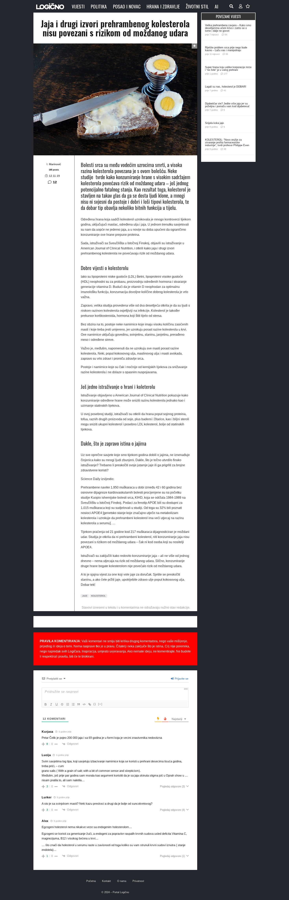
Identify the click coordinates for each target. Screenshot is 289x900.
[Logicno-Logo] (50, 6)
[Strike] (62, 704)
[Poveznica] (240, 6)
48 (225, 149)
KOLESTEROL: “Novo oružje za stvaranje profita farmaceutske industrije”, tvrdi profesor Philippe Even (227, 142)
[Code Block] (84, 704)
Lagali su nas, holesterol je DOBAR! (225, 86)
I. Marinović (54, 164)
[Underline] (56, 704)
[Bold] (45, 704)
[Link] (89, 704)
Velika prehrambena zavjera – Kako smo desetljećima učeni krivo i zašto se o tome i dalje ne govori (228, 28)
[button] (231, 6)
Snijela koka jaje (214, 123)
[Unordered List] (73, 704)
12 (55, 182)
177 (225, 74)
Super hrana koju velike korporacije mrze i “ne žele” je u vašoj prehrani (228, 68)
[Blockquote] (78, 704)
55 (227, 54)
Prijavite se (181, 678)
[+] (100, 704)
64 (226, 34)
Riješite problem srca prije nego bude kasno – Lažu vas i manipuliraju (226, 49)
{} (94, 704)
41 (225, 90)
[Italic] (51, 704)
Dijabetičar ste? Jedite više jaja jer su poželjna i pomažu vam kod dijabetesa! (227, 105)
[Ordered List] (67, 704)
